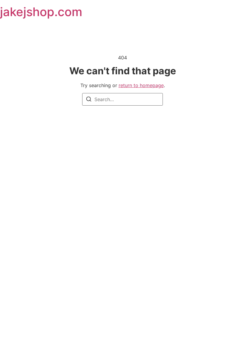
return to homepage (141, 85)
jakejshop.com (41, 11)
